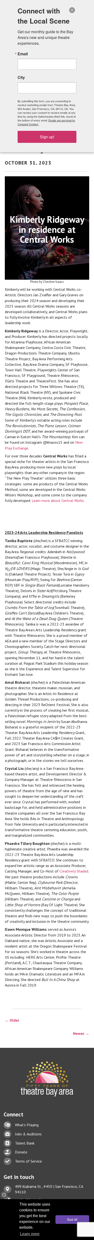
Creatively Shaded (74, 871)
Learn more (30, 1234)
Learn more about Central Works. (58, 500)
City (21, 77)
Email (23, 54)
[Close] (72, 10)
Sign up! (47, 136)
